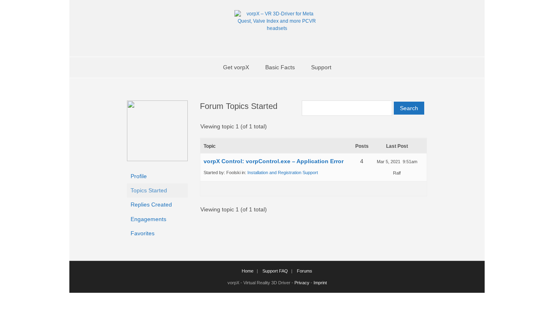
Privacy (301, 282)
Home (247, 270)
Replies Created (151, 204)
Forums (304, 270)
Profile (139, 176)
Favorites (143, 233)
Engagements (148, 219)
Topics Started (149, 190)
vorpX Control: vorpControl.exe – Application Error (274, 161)
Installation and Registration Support (282, 172)
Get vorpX (236, 67)
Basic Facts (280, 67)
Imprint (320, 282)
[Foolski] (157, 159)
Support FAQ (275, 270)
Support (321, 67)
